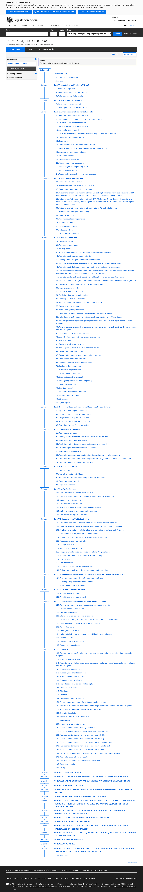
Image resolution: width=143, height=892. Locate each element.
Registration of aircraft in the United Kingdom (74, 92)
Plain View (116, 54)
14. (57, 137)
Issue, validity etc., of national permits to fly (74, 126)
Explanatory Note (61, 855)
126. (58, 605)
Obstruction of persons (68, 687)
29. (57, 199)
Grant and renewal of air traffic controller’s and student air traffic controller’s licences (91, 526)
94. (57, 462)
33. (57, 219)
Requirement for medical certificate (73, 541)
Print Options (129, 54)
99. (57, 485)
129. (58, 616)
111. (57, 537)
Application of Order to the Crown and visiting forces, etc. (81, 709)
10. (57, 123)
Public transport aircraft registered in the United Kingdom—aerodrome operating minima (91, 277)
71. (57, 370)
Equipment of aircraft (66, 156)
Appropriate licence (67, 544)
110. (57, 534)
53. (57, 299)
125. (58, 597)
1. (55, 77)
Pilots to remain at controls (69, 288)
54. (57, 302)
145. (58, 684)
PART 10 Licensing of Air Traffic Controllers (71, 519)
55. (57, 306)
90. (57, 448)
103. (58, 504)
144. (58, 680)
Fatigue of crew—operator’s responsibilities (75, 414)
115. (57, 552)
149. (58, 698)
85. (57, 425)
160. (58, 739)
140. (58, 663)
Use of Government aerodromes (72, 609)
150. (58, 702)
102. (58, 500)
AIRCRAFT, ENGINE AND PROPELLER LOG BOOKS (85, 796)
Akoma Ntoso (92, 870)
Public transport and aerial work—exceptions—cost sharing (82, 739)
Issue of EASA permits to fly (69, 130)
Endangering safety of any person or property (75, 381)
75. (57, 384)
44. (57, 263)
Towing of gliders (65, 340)
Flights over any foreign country (71, 669)
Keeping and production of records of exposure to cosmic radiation (83, 437)
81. (57, 410)
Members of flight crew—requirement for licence (76, 185)
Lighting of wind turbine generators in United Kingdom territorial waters (86, 634)
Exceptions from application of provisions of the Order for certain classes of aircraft (90, 753)
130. (58, 619)
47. (57, 277)
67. (57, 355)
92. (57, 455)
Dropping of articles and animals (71, 351)
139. (58, 659)
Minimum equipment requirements (71, 163)
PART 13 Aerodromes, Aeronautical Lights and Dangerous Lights (80, 601)
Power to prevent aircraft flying (71, 680)
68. (57, 359)
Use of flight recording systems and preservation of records (80, 337)
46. (57, 271)
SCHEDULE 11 (59, 826)
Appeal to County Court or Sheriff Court (74, 717)
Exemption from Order (68, 713)
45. (57, 267)
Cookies (79, 878)
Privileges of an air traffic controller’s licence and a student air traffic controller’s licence (92, 530)
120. (58, 570)
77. (57, 392)
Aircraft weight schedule (68, 170)
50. (57, 288)
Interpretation (65, 720)
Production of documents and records (73, 440)
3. (57, 89)
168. (58, 768)
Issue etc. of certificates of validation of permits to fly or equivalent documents (87, 134)
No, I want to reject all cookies (93, 12)
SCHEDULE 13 (59, 840)
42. (57, 256)
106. (58, 515)
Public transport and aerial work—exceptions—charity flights (82, 735)
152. (58, 709)
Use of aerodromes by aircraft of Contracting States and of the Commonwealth (89, 619)
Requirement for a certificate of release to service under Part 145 (83, 148)
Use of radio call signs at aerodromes (74, 515)
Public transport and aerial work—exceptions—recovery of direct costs (86, 742)
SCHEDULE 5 (59, 790)
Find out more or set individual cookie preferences (55, 12)
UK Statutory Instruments (15, 45)
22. (57, 167)
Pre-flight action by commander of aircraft (74, 295)
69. (57, 362)
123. (58, 585)
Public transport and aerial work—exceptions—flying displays (84, 731)
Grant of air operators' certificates (70, 104)
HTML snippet (73, 870)
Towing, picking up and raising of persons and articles (79, 348)
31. (57, 212)
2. (55, 81)
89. (57, 444)
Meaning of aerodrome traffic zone (72, 724)
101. (58, 496)
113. (57, 544)
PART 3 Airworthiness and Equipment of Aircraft (73, 112)
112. (57, 541)
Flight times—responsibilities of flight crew (74, 421)
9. (57, 119)
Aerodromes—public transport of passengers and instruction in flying (85, 605)
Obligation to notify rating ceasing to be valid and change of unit (83, 537)
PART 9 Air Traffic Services (65, 489)
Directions (64, 691)
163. (58, 749)
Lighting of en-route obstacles (71, 630)
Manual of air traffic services (70, 500)
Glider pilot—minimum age (69, 233)
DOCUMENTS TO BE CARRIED (78, 821)
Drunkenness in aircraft (67, 384)
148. (58, 695)
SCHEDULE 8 (59, 810)
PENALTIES (70, 844)
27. (57, 189)
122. (58, 582)
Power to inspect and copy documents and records (77, 448)
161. (58, 742)
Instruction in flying (66, 230)
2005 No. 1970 (31, 45)
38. (57, 241)
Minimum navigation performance (71, 310)
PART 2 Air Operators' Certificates (68, 100)
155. (58, 720)
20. (57, 159)
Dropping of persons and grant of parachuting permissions (80, 355)
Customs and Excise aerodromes (72, 641)
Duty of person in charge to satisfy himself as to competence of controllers (87, 496)
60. (57, 327)
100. (58, 493)
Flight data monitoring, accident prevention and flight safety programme (85, 252)
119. (57, 566)
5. (57, 96)
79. (57, 399)
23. (57, 170)
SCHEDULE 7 (59, 801)
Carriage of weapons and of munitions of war (75, 362)
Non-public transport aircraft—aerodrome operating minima (81, 284)
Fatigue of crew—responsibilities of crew (74, 418)
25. (57, 182)
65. (57, 348)
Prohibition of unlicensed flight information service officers (81, 578)
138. (58, 653)
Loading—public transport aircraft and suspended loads (79, 260)
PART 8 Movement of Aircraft (66, 467)
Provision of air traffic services (71, 504)
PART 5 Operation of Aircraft (65, 238)
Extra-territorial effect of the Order (72, 698)
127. (58, 609)
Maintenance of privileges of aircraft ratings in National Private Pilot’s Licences (88, 208)
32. (57, 215)
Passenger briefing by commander (71, 299)
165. (58, 757)
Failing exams (65, 559)
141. (58, 669)
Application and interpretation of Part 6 (73, 410)
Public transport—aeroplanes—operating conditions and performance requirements (90, 263)
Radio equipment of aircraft (69, 159)
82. (57, 414)
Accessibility (47, 878)
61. (57, 333)
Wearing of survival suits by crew (71, 291)
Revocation (60, 81)
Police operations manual (68, 245)
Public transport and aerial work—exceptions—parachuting (82, 749)
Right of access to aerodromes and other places (77, 684)
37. (57, 233)
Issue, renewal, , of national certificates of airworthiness (80, 119)
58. (57, 317)
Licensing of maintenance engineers (72, 152)
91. (57, 451)
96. (57, 474)
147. (58, 691)
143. (58, 676)
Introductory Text (61, 74)
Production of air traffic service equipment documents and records (83, 444)
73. (57, 377)
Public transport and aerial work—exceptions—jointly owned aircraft (85, 746)
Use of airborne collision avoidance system (75, 333)
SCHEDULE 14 (59, 844)
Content (30, 49)
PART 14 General (61, 649)
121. (58, 578)
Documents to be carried (68, 433)
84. (57, 421)
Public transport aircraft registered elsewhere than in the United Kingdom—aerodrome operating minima (97, 280)
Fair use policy (89, 878)
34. (57, 222)
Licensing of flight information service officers (76, 582)
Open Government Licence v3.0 (47, 884)
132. (58, 627)
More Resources (45, 49)
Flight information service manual (72, 585)
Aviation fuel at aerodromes (70, 645)
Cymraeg (133, 25)
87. (57, 437)
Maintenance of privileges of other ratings (74, 212)
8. (57, 115)
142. (58, 673)
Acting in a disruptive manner (70, 395)
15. (57, 141)
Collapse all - (45, 70)
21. (57, 163)
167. (58, 764)
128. (58, 612)
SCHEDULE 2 (59, 777)
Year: (52, 30)
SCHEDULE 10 (59, 822)
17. (57, 148)
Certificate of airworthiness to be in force (73, 115)
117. (57, 559)
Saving (62, 768)
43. (57, 260)
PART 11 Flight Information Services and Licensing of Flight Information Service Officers (89, 574)
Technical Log (64, 141)
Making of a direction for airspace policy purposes (78, 511)
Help (21, 878)
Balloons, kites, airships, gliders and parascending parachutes (82, 478)
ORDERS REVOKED (73, 772)
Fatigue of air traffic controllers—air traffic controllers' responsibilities (85, 552)
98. (57, 481)
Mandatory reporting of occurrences (73, 673)
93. (57, 459)
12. (57, 130)
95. (57, 470)
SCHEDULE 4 (59, 785)
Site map (37, 878)
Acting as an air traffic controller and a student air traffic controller (84, 570)
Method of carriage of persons (70, 370)
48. (57, 280)
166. (58, 760)
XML (84, 870)
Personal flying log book (68, 226)
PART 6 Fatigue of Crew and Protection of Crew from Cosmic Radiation (82, 407)
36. (57, 230)
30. (57, 208)
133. (58, 630)
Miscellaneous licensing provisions (72, 219)
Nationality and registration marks (70, 96)
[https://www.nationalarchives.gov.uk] (124, 18)
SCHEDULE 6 (59, 796)
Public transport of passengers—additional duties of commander (82, 302)
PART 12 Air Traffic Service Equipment (69, 590)
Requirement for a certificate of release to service (77, 145)
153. (58, 713)
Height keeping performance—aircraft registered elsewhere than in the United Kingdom (91, 317)
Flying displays (64, 403)
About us (28, 878)
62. (57, 337)
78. (57, 395)
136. (58, 641)
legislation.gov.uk (23, 17)
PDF (80, 870)
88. (57, 440)
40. (57, 249)
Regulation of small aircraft (69, 481)
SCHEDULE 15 (59, 848)
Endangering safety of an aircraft (71, 377)
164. (58, 753)
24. (57, 174)
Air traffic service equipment (70, 593)
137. (58, 645)
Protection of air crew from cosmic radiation (75, 425)
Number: (62, 30)
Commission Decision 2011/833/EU (42, 887)
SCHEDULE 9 (59, 817)
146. (58, 687)
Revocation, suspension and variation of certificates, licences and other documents (89, 455)
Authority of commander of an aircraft (72, 392)
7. (57, 107)
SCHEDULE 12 (59, 833)
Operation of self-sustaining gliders (72, 344)
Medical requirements (67, 215)
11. (57, 126)
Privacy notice (69, 878)
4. (57, 92)
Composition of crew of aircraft (70, 182)
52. (57, 295)
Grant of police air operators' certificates (72, 107)
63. (57, 340)
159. (58, 735)
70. (57, 366)
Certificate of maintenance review (71, 137)
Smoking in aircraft (66, 388)
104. (58, 507)
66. (57, 351)
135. (58, 638)
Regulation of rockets (67, 485)
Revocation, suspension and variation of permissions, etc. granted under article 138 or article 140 (95, 459)
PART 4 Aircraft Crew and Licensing (68, 178)
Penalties (63, 695)
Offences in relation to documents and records (76, 462)
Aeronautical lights (67, 627)
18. (57, 152)
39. (57, 245)
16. (57, 145)
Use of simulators (66, 563)
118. (57, 563)
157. (58, 728)
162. (58, 746)
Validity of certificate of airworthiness (72, 123)
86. (57, 433)
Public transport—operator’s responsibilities (75, 256)
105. (58, 511)
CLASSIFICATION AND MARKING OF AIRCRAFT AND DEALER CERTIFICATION (96, 777)
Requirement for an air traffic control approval (76, 493)
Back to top (132, 863)
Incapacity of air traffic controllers (72, 548)
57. (57, 313)
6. (57, 104)
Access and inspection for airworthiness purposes (77, 174)
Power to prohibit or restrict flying (71, 474)
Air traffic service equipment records (73, 597)
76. (57, 388)
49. (57, 284)
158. (58, 731)
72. (57, 373)
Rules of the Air (64, 470)
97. (57, 478)
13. (57, 134)
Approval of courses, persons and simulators (76, 566)
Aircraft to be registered (66, 89)
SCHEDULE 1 (59, 772)
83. (57, 418)
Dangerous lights (66, 638)
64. (57, 344)
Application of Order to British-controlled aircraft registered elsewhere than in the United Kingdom (96, 706)
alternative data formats (44, 870)
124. (58, 593)
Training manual (65, 249)
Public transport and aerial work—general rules (77, 728)
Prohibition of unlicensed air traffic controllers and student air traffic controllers (88, 523)
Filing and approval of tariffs (70, 659)
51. (57, 291)
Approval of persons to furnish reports (74, 757)
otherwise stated (76, 884)
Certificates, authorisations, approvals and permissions (80, 760)
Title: (8, 30)
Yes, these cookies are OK (20, 12)
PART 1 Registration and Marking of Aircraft (71, 85)
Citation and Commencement (67, 77)
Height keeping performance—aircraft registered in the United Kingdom (85, 313)
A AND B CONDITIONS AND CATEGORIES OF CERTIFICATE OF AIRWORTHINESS (97, 781)
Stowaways (63, 399)
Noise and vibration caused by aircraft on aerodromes (80, 623)
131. (58, 623)
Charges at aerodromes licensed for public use (77, 616)
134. (58, 634)
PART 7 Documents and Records (67, 429)
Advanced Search (130, 34)
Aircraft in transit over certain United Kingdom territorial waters (83, 702)
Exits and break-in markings (69, 373)
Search (117, 34)
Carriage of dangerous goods (70, 366)
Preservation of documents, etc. (70, 451)
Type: (69, 30)
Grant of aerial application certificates (72, 359)
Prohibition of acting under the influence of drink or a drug (81, 555)
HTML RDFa (103, 870)
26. (57, 185)
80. (57, 403)
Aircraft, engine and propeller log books (73, 167)
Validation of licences (67, 222)
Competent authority (67, 764)
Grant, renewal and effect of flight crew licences (76, 189)
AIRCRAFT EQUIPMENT (74, 785)
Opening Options (14, 74)
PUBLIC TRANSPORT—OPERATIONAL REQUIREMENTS (87, 817)
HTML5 (64, 870)
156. (58, 724)
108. (58, 526)
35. (57, 226)
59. (57, 321)
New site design (12, 878)
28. (57, 193)
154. (58, 717)
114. (57, 548)
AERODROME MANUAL (75, 839)
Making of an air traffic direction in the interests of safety (80, 507)
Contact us (58, 878)
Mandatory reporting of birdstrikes (72, 676)
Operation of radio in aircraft (69, 306)
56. (57, 310)
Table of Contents (16, 49)
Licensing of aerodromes (69, 612)
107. (58, 523)
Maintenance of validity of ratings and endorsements (79, 534)
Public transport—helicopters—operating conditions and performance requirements (89, 267)
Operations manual (66, 241)
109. (58, 530)
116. (57, 555)
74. (57, 381)
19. (57, 156)
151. (58, 706)
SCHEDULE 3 (59, 781)
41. (57, 252)
